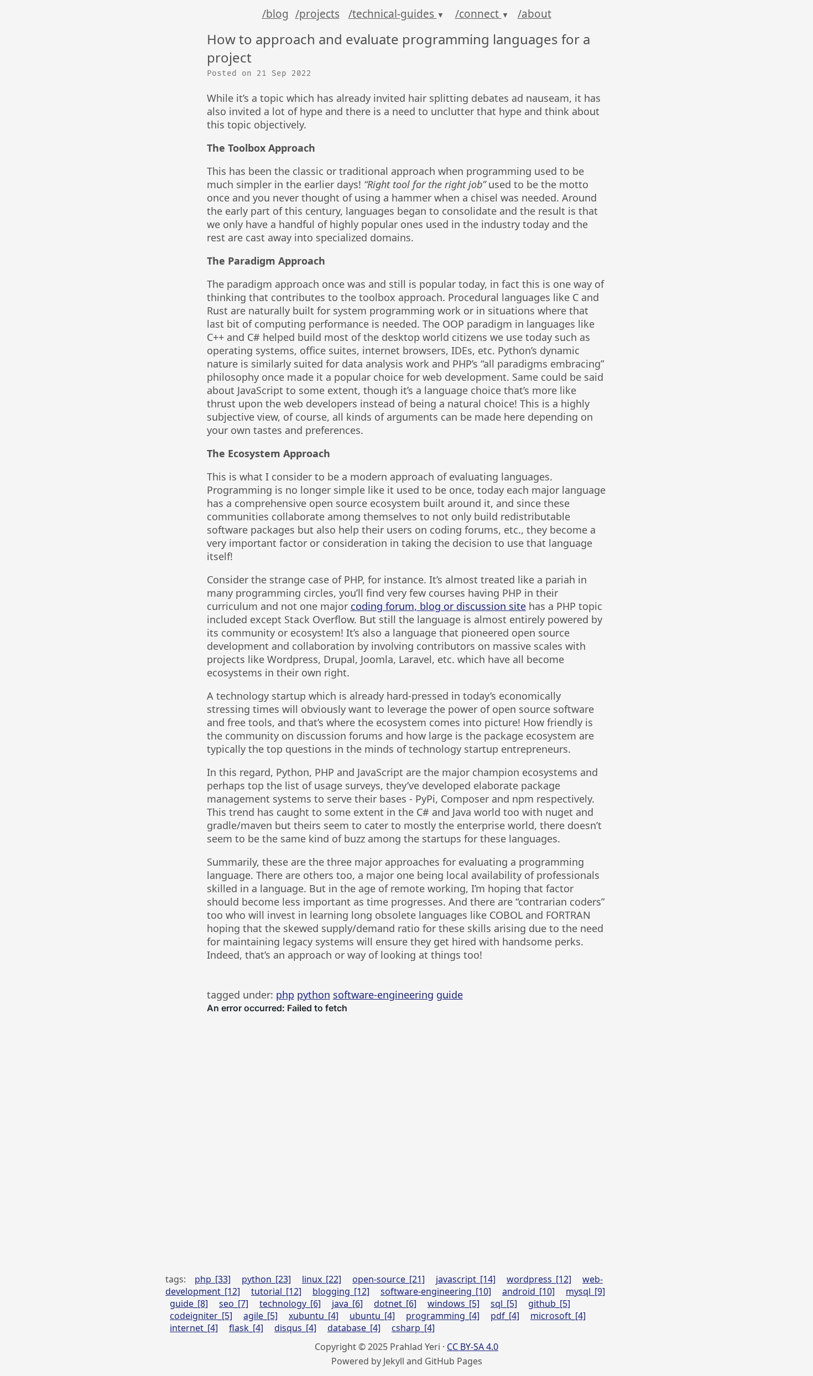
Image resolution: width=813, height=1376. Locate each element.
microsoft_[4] (558, 1316)
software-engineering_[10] (436, 1291)
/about (534, 14)
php (285, 994)
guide (449, 994)
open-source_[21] (388, 1279)
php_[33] (213, 1279)
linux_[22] (321, 1279)
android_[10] (528, 1291)
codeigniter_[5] (201, 1316)
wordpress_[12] (539, 1279)
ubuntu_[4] (372, 1316)
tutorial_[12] (276, 1291)
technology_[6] (290, 1303)
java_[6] (347, 1303)
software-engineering (383, 994)
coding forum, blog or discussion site (438, 606)
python (313, 994)
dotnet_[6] (395, 1303)
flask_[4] (246, 1328)
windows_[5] (454, 1303)
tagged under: (241, 994)
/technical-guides (396, 14)
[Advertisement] (407, 1164)
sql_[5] (504, 1303)
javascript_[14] (466, 1279)
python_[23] (266, 1279)
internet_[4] (194, 1328)
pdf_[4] (505, 1316)
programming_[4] (443, 1316)
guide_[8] (189, 1303)
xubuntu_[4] (313, 1316)
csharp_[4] (413, 1328)
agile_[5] (260, 1316)
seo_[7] (233, 1303)
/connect (482, 14)
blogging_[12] (340, 1291)
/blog (275, 14)
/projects (317, 14)
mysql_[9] (585, 1291)
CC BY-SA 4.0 (472, 1347)
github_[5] (549, 1303)
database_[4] (354, 1328)
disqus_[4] (295, 1328)
